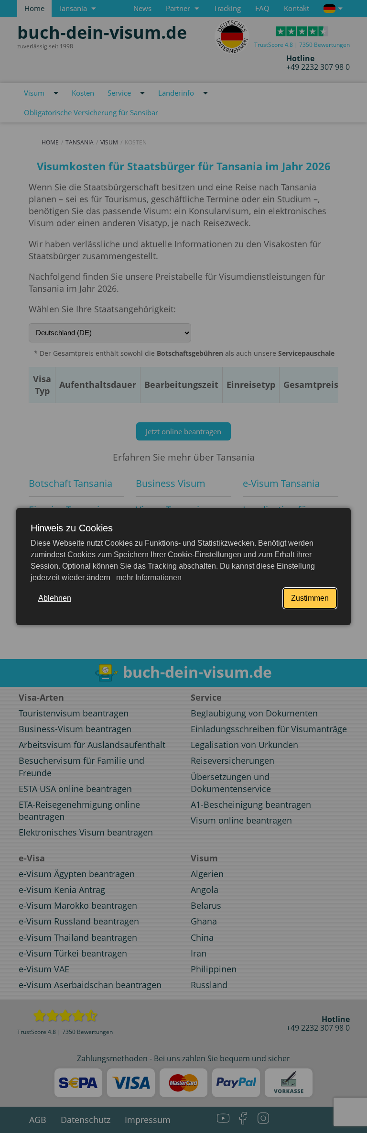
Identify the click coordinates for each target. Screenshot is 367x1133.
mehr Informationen (148, 577)
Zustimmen (310, 598)
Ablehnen (54, 598)
